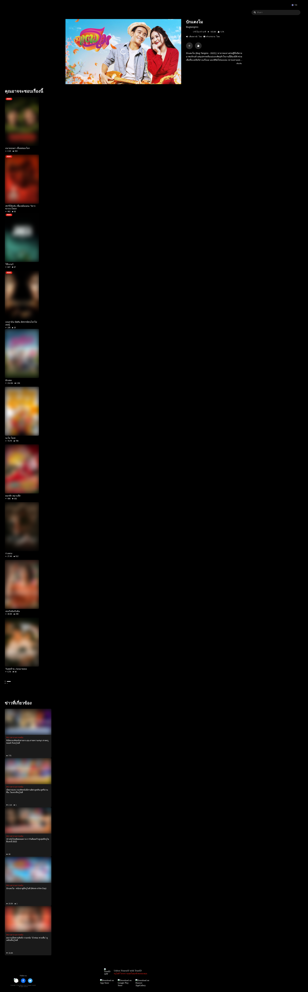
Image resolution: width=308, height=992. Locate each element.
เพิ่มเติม (239, 63)
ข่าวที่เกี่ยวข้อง (18, 703)
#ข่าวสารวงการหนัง (14, 737)
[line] (16, 980)
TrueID (15, 5)
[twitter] (30, 980)
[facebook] (23, 980)
